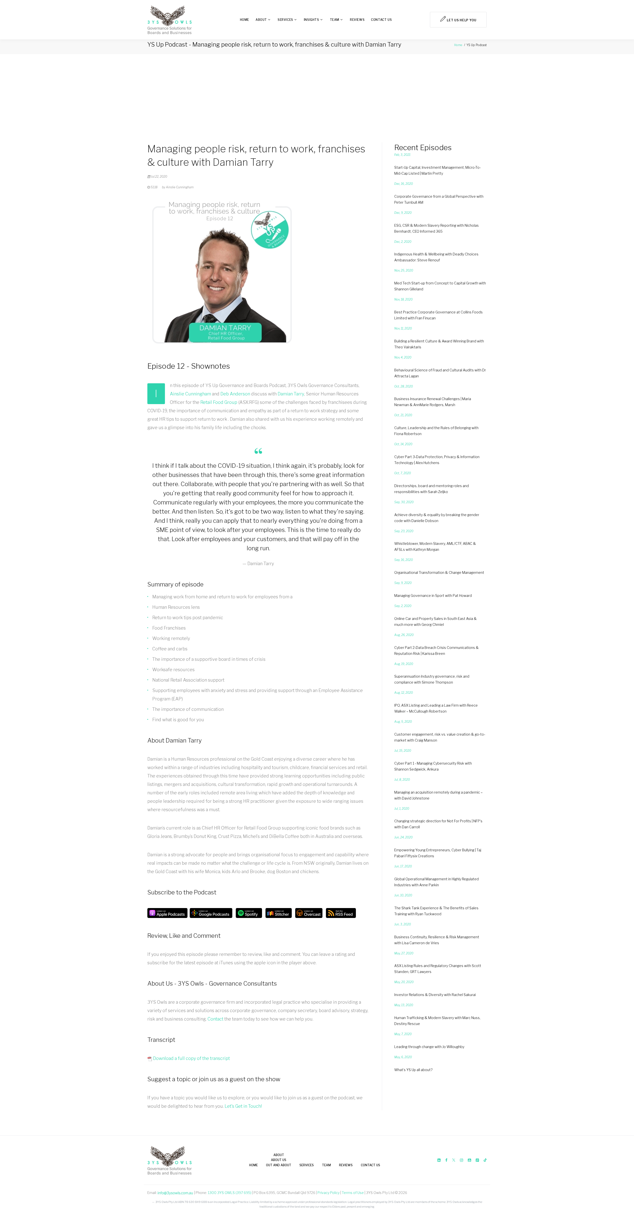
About (261, 20)
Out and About (278, 1165)
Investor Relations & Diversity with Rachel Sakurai (435, 995)
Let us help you (461, 20)
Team (334, 20)
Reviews (357, 20)
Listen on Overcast (308, 913)
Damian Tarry (291, 393)
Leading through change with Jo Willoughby (429, 1047)
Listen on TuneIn (278, 913)
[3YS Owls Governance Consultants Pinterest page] (477, 1160)
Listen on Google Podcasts (211, 913)
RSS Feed (341, 913)
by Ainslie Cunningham (178, 187)
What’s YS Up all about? (413, 1070)
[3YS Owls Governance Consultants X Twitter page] (453, 1160)
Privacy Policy (328, 1193)
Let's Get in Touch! (243, 1106)
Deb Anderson (235, 393)
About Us (278, 1160)
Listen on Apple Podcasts (167, 913)
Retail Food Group (218, 402)
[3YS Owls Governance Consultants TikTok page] (485, 1160)
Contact (215, 1019)
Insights (311, 20)
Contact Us (381, 20)
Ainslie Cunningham (190, 393)
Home (244, 20)
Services (285, 20)
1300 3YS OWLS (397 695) (229, 1193)
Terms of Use (353, 1193)
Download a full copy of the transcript (191, 1058)
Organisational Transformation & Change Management (439, 572)
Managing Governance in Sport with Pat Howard (433, 595)
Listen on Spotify (249, 913)
